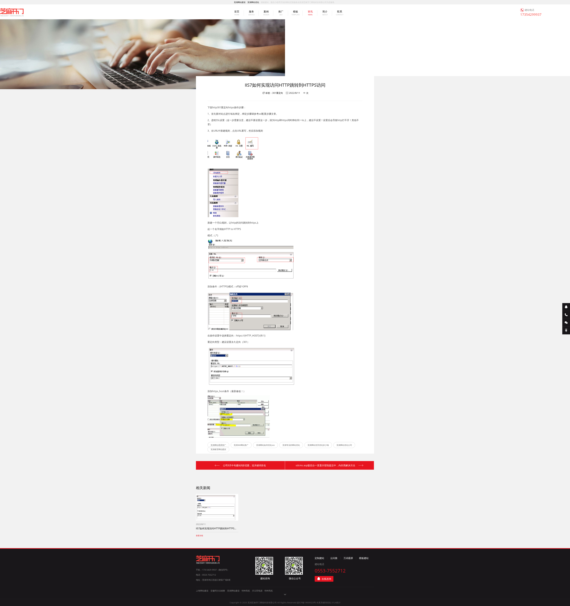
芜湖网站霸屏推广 (218, 445)
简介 (325, 13)
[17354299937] (566, 315)
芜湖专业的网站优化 (291, 445)
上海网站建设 (202, 590)
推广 (280, 13)
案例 (266, 13)
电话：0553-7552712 (206, 574)
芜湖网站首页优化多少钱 (318, 445)
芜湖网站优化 (253, 2)
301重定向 (277, 92)
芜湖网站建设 (240, 2)
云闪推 (333, 558)
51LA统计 (336, 602)
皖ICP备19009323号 (306, 602)
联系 (339, 13)
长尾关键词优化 (323, 602)
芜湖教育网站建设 (218, 449)
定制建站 (319, 558)
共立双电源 (257, 590)
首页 (236, 13)
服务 (251, 13)
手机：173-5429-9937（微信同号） (212, 569)
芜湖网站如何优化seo (265, 445)
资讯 (310, 13)
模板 (296, 13)
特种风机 (246, 590)
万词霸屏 (348, 558)
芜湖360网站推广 (241, 445)
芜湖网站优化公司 (344, 445)
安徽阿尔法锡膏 (217, 590)
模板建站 (364, 558)
